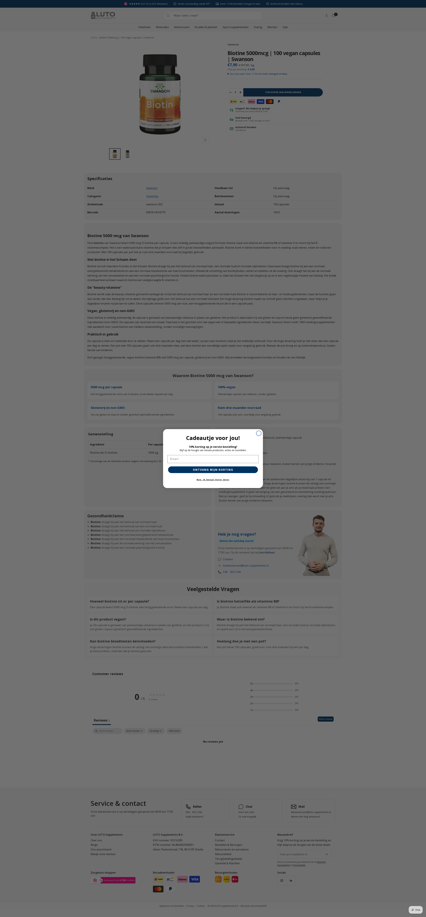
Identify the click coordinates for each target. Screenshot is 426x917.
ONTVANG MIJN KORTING (213, 470)
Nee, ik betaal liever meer (213, 480)
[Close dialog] (258, 433)
